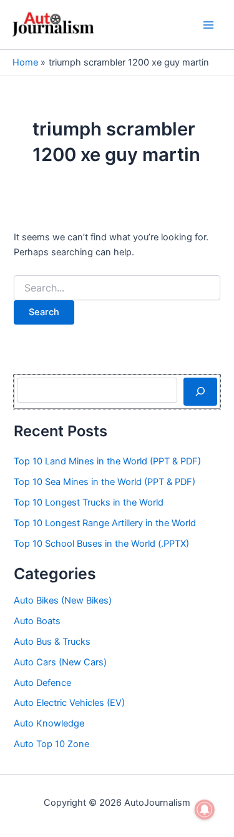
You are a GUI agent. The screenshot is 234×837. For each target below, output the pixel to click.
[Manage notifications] (205, 810)
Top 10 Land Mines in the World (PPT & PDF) (107, 461)
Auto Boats (37, 621)
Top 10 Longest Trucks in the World (88, 502)
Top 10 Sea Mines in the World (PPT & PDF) (104, 481)
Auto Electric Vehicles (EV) (69, 702)
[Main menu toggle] (208, 25)
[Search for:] (117, 288)
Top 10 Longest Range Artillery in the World (105, 523)
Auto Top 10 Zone (51, 744)
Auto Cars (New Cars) (60, 662)
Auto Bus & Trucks (52, 641)
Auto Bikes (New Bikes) (63, 600)
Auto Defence (42, 682)
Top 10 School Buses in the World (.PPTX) (101, 543)
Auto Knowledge (49, 723)
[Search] (200, 391)
